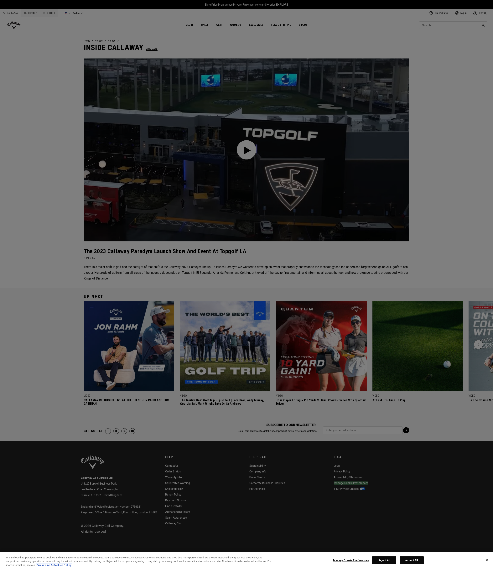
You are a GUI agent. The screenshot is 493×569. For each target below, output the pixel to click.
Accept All (411, 560)
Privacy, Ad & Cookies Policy (53, 565)
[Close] (487, 560)
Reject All (384, 560)
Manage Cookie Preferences (351, 560)
